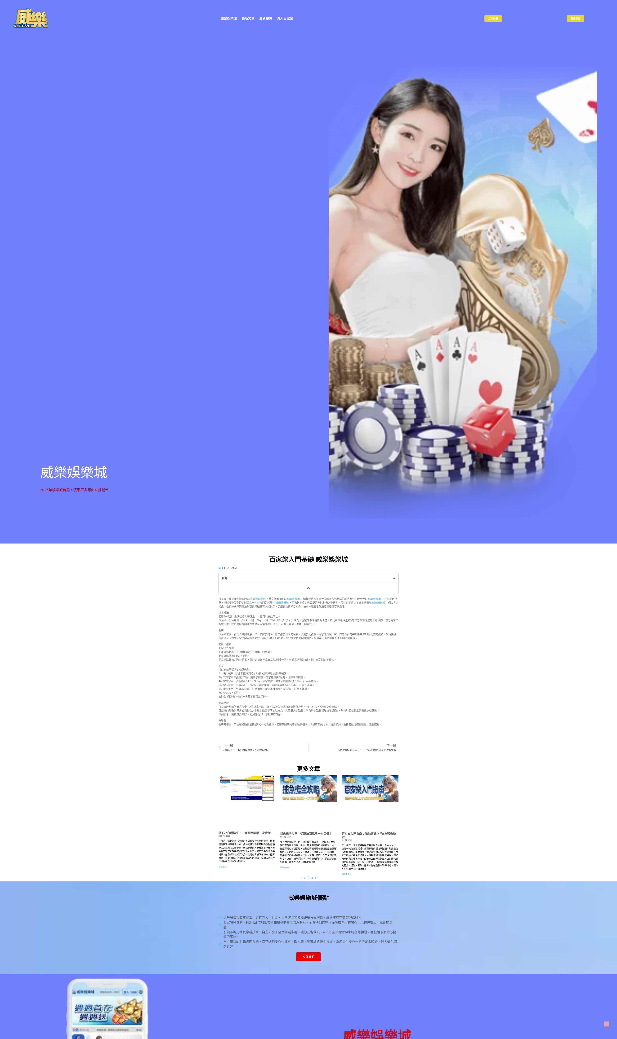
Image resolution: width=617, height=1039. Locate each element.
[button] (394, 578)
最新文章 (248, 18)
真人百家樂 (285, 18)
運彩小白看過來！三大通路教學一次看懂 (245, 833)
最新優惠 (265, 18)
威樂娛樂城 (229, 18)
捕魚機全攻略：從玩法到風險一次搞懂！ (306, 833)
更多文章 (308, 769)
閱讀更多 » (223, 867)
